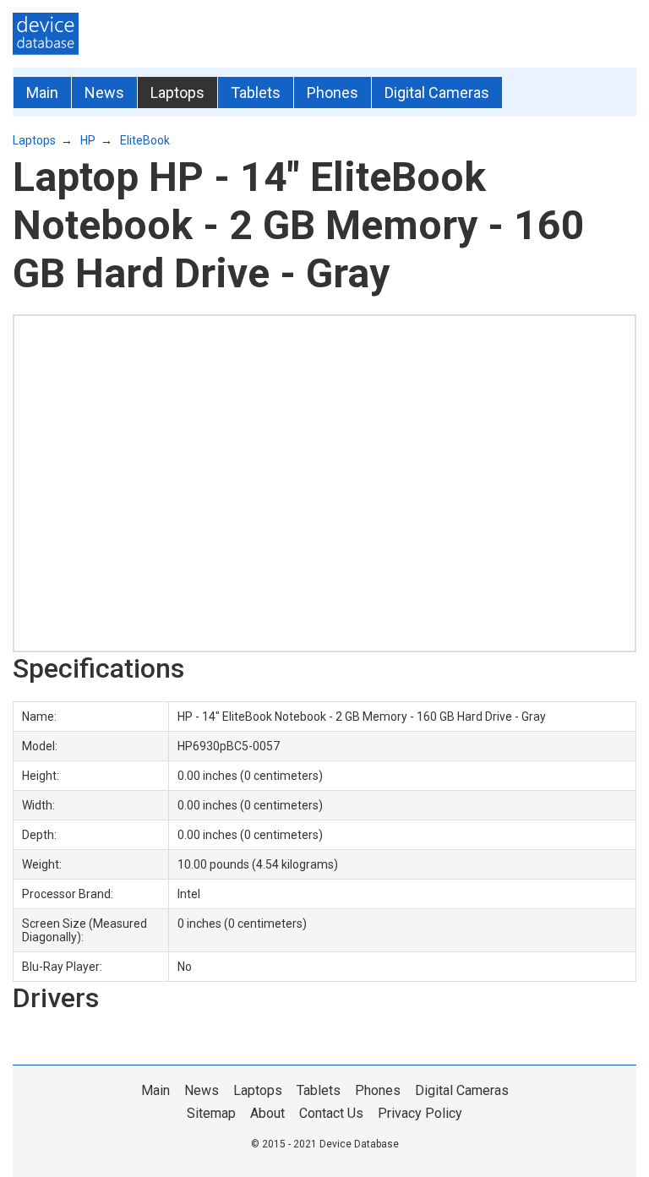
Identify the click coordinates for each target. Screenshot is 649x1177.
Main (42, 92)
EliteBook (145, 140)
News (104, 92)
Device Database (359, 1144)
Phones (332, 92)
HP (87, 140)
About (267, 1113)
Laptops (177, 92)
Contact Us (331, 1113)
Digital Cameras (436, 92)
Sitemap (211, 1113)
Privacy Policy (420, 1113)
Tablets (256, 92)
